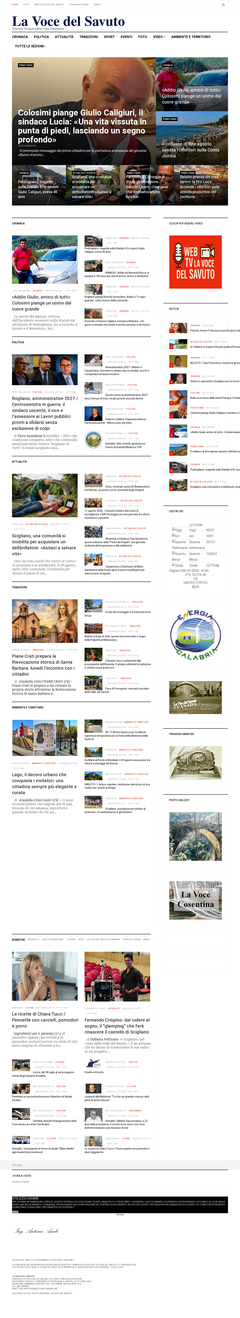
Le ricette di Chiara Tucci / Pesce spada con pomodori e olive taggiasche (117, 1150)
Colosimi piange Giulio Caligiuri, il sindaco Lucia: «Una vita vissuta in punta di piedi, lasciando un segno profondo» (82, 126)
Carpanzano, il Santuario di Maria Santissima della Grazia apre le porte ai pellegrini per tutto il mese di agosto (115, 570)
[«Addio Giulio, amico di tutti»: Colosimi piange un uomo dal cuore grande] (192, 84)
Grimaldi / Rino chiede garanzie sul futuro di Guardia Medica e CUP (125, 445)
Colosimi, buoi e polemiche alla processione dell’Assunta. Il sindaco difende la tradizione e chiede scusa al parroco (118, 664)
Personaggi (135, 1110)
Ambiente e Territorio (191, 36)
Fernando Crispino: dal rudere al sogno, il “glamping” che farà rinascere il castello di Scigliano (117, 1026)
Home (15, 4)
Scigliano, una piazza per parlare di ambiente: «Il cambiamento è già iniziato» (115, 810)
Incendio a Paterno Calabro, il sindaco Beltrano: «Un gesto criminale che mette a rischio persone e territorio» (117, 323)
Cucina (29, 1007)
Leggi (15, 1212)
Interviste (33, 939)
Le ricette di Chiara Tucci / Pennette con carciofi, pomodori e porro (45, 1020)
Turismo (71, 939)
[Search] (223, 4)
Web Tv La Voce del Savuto (49, 4)
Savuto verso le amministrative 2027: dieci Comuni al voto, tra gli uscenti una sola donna (116, 397)
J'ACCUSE (133, 1062)
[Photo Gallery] (195, 836)
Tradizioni (88, 36)
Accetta (120, 1214)
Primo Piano (26, 65)
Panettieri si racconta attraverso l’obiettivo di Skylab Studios (42, 1098)
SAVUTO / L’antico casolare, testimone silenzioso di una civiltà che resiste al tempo (117, 786)
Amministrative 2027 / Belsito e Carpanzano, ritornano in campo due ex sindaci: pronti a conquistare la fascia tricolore (117, 370)
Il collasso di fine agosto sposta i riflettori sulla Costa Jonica (190, 150)
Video (158, 36)
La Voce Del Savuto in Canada (103, 939)
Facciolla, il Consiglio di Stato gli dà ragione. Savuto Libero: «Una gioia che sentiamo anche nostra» (147, 187)
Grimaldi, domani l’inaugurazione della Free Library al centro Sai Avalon (44, 1123)
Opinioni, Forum (131, 939)
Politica (41, 36)
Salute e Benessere (52, 939)
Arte (81, 939)
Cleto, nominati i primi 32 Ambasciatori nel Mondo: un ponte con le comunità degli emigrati (117, 488)
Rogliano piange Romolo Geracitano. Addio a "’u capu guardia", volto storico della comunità (115, 298)
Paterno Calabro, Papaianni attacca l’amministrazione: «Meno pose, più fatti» (115, 421)
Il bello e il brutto (94, 1072)
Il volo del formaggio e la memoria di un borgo (118, 614)
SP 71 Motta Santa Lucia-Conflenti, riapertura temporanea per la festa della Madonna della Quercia (116, 735)
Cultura (195, 393)
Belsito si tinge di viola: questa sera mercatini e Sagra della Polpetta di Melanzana (115, 638)
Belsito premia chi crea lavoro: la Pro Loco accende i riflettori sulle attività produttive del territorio (200, 187)
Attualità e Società (84, 173)
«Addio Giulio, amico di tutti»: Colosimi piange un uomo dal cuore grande (191, 96)
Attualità (64, 36)
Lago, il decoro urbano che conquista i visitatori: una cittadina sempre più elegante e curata (44, 783)
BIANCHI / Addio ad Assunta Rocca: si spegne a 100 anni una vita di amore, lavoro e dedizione (117, 274)
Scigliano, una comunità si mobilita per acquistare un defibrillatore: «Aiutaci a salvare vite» (91, 187)
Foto (26, 4)
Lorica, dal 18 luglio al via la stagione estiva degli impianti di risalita (43, 1074)
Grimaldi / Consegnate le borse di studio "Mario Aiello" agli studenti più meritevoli (43, 1150)
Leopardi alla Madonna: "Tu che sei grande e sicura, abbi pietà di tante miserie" (117, 1098)
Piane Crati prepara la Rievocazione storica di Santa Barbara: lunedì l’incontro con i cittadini (43, 665)
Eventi (126, 36)
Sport (109, 36)
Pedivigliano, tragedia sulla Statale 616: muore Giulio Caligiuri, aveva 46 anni (38, 189)
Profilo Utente (20, 1182)
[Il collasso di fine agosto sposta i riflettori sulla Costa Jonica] (192, 138)
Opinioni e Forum (79, 4)
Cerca (97, 4)
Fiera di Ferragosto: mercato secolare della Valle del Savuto (117, 690)
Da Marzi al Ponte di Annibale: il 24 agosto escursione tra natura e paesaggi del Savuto (117, 762)
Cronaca (20, 36)
